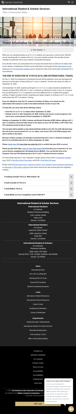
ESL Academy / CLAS (38, 334)
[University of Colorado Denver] (7, 2)
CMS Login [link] (38, 404)
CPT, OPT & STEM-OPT (38, 274)
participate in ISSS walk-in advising (16, 167)
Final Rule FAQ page (48, 160)
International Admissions (38, 330)
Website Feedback (38, 355)
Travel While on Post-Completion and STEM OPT (24, 195)
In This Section (37, 50)
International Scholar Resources (38, 300)
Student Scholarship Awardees (38, 286)
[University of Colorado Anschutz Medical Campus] (18, 2)
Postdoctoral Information (38, 308)
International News (38, 270)
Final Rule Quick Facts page (22, 160)
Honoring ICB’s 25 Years (38, 278)
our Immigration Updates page (23, 69)
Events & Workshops (38, 312)
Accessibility (38, 371)
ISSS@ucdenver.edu (19, 164)
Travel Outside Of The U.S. (15, 183)
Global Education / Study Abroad (38, 322)
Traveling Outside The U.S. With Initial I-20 (21, 177)
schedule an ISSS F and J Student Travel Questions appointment (50, 164)
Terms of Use (38, 367)
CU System (38, 359)
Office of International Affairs (15, 12)
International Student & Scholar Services (26, 8)
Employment (38, 379)
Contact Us (38, 351)
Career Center (38, 304)
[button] (71, 409)
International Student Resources (38, 296)
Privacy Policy (38, 363)
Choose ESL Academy (38, 282)
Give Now (38, 383)
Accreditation (38, 375)
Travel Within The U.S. (13, 189)
